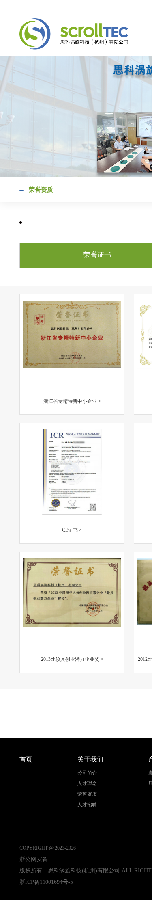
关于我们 (90, 759)
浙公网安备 (33, 859)
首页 (25, 759)
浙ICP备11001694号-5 (46, 882)
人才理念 (87, 783)
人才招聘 (87, 804)
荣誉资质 (87, 794)
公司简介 (87, 773)
